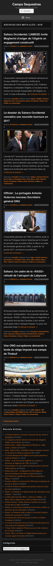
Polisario (43, 179)
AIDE (32, 410)
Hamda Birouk (44, 331)
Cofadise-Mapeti (9, 412)
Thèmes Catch (33, 562)
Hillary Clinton (36, 259)
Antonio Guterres (42, 177)
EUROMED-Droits (22, 412)
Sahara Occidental (32, 101)
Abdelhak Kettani (26, 46)
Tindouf (41, 101)
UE (46, 101)
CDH (42, 410)
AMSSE (39, 99)
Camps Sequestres (26, 4)
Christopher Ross (19, 179)
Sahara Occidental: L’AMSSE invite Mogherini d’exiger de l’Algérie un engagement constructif (26, 38)
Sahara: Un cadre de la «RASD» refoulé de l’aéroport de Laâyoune (25, 273)
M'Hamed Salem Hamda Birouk (26, 334)
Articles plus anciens (10, 421)
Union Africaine (28, 181)
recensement (20, 101)
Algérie (33, 99)
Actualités (15, 99)
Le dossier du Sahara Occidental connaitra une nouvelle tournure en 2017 (26, 117)
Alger (33, 257)
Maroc (33, 179)
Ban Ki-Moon (8, 179)
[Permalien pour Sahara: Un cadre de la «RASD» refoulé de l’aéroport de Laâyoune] (25, 307)
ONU (37, 179)
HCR (13, 101)
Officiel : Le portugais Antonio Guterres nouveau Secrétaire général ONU (23, 197)
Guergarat (34, 331)
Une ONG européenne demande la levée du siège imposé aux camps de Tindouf (25, 349)
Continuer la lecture (39, 94)
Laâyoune (11, 334)
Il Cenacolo (37, 412)
